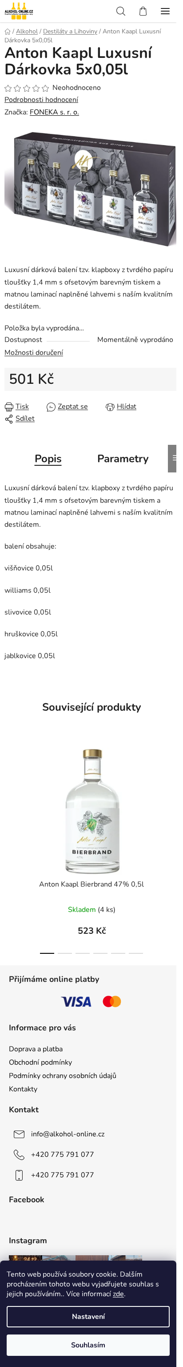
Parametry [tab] (123, 459)
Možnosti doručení (33, 353)
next (174, 791)
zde (118, 1294)
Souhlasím (88, 1345)
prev (9, 791)
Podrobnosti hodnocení (41, 100)
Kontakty (23, 1089)
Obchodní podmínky (40, 1062)
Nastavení (88, 1317)
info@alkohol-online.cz (67, 1134)
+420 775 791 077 (62, 1155)
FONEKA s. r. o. (54, 112)
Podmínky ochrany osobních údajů (62, 1076)
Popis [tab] (48, 459)
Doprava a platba (36, 1049)
